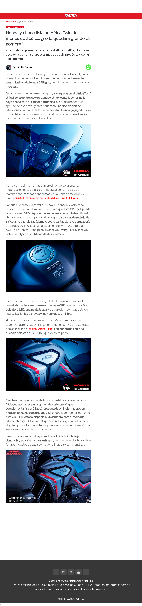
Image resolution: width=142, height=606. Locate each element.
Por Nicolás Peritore (23, 67)
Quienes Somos (42, 589)
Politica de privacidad (94, 589)
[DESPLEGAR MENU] (3, 15)
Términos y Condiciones (67, 589)
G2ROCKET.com (77, 598)
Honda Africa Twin (15, 27)
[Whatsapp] (88, 67)
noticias (11, 21)
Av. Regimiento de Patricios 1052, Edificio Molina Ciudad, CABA (52, 585)
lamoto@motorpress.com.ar (112, 585)
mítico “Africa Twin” (41, 329)
